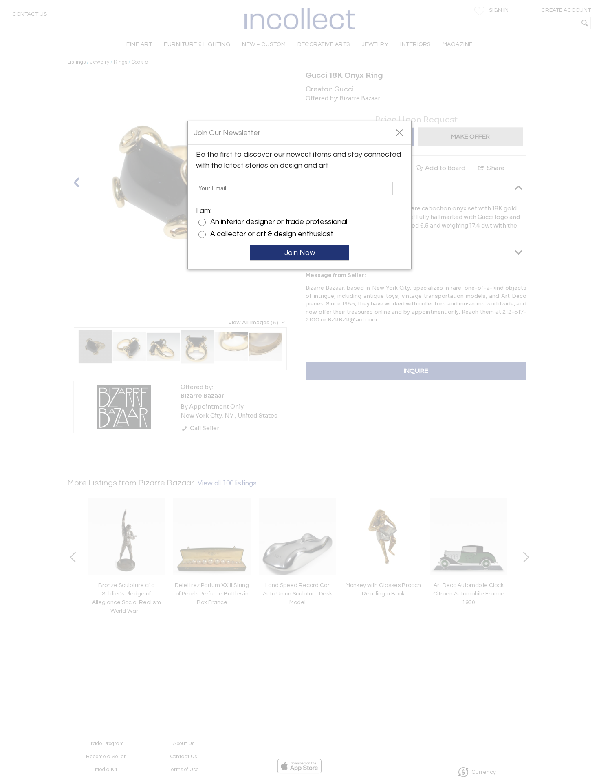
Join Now (299, 253)
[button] (399, 132)
